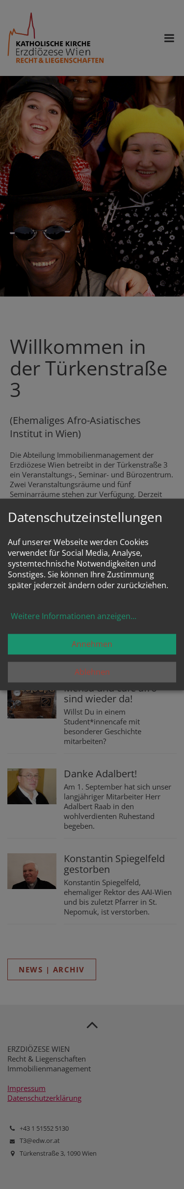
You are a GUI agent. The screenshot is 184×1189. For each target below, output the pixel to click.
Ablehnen (92, 672)
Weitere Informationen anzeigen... (73, 616)
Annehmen (92, 644)
